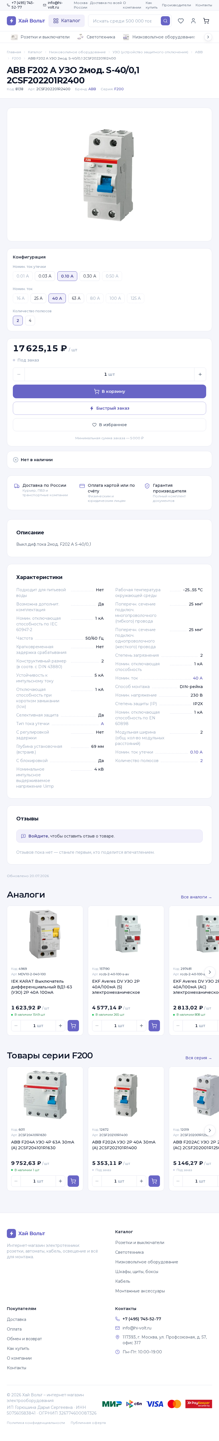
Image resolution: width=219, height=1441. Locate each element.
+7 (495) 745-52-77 (23, 5)
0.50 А (112, 276)
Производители (176, 5)
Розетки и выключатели (45, 37)
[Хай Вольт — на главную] (26, 20)
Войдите (38, 836)
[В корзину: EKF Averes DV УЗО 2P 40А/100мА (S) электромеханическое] (154, 1025)
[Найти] (165, 20)
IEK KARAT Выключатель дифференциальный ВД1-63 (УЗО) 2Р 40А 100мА (41, 987)
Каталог (35, 52)
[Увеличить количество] (200, 374)
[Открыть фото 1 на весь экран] (109, 174)
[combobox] (130, 21)
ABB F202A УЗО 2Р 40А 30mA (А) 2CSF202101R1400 (123, 1145)
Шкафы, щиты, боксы (136, 1271)
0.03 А (44, 276)
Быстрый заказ (112, 408)
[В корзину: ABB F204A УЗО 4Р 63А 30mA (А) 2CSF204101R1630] (73, 1181)
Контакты (204, 5)
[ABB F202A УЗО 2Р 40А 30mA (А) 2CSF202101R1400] (126, 1095)
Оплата (14, 1329)
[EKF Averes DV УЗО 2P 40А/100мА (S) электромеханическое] (126, 934)
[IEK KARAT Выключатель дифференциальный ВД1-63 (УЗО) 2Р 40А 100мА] (45, 934)
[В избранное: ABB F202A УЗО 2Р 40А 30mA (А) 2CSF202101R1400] (156, 1074)
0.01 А (23, 276)
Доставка (16, 1319)
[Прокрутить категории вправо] (208, 37)
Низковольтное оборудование (163, 37)
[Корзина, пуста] (206, 20)
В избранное (113, 424)
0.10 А (196, 752)
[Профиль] (193, 20)
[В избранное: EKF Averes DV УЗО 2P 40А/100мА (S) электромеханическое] (156, 913)
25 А (38, 298)
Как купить (151, 5)
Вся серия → (198, 1057)
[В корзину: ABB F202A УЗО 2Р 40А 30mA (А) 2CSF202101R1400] (154, 1181)
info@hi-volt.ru (55, 5)
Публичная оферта (88, 1423)
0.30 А (89, 276)
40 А (198, 678)
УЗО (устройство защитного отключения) (150, 52)
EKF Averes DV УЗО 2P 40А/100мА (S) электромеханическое (116, 987)
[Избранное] (180, 20)
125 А (136, 298)
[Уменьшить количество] (19, 374)
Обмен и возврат (24, 1338)
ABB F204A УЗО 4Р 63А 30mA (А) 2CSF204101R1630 (42, 1145)
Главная (14, 52)
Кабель (122, 1281)
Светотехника (101, 37)
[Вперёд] (210, 972)
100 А (115, 298)
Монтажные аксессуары (140, 1291)
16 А (21, 298)
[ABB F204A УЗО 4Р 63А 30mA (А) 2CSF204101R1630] (45, 1095)
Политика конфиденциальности (36, 1423)
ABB (199, 52)
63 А (76, 298)
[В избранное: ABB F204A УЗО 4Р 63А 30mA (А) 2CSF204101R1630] (75, 1074)
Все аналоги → (196, 897)
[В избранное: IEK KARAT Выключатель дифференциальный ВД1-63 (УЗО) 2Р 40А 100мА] (75, 913)
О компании (132, 5)
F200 (16, 58)
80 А (95, 298)
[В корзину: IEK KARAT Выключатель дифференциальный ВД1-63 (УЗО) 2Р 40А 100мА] (73, 1025)
